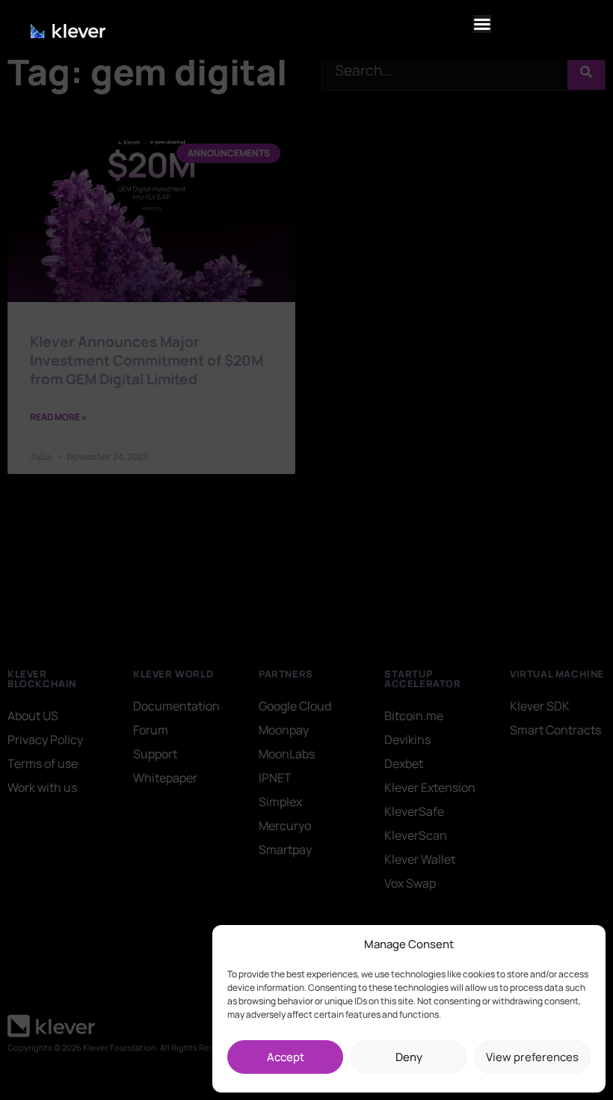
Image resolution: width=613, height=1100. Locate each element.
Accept (285, 1057)
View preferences (532, 1057)
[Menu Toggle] (482, 24)
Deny (408, 1057)
